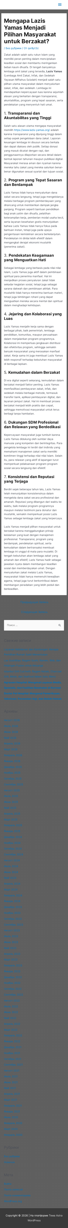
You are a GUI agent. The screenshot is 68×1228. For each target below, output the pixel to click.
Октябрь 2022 (13, 988)
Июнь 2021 (11, 1082)
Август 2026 (12, 720)
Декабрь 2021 (12, 1047)
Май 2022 (10, 1018)
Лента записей (13, 1189)
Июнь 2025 (11, 801)
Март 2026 (11, 749)
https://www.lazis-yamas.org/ (32, 129)
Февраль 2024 (13, 895)
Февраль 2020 (13, 1123)
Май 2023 (10, 948)
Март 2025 (10, 819)
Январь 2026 (12, 761)
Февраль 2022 (13, 1035)
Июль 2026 (11, 726)
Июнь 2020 (11, 1117)
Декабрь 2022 (13, 977)
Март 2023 (11, 959)
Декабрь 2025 (13, 767)
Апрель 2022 (12, 1023)
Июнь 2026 (11, 731)
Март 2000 (11, 1128)
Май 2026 (10, 737)
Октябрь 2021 (12, 1058)
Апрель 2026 (12, 743)
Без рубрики (13, 48)
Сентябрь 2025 (13, 784)
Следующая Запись (34, 612)
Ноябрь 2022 (12, 982)
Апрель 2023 (12, 953)
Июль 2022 (11, 1006)
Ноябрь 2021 (12, 1053)
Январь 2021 (12, 1111)
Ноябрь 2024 (12, 842)
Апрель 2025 (12, 813)
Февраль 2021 (13, 1105)
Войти (7, 1183)
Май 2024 (10, 877)
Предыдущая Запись (34, 602)
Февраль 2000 (13, 1134)
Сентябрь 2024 (13, 854)
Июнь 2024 (11, 872)
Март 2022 (10, 1029)
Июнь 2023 (11, 942)
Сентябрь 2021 (13, 1064)
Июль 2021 (11, 1076)
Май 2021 (10, 1088)
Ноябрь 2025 (12, 772)
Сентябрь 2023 (13, 924)
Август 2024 (12, 860)
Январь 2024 (12, 901)
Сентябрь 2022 (13, 994)
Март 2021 (10, 1099)
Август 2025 (12, 790)
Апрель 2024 (12, 883)
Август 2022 (12, 1000)
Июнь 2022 (11, 1012)
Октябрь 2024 (13, 848)
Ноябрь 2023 (12, 912)
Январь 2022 (12, 1041)
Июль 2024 (11, 866)
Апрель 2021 (12, 1093)
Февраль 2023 (13, 965)
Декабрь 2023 (13, 907)
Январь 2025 (12, 831)
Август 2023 (12, 930)
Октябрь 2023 (13, 918)
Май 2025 (10, 807)
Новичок (9, 1162)
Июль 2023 (11, 936)
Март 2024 (11, 889)
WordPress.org (13, 1201)
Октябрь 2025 (13, 778)
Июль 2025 (11, 796)
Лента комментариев (17, 1195)
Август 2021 (11, 1070)
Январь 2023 (12, 971)
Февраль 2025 (13, 825)
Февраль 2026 (13, 755)
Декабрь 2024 (13, 837)
